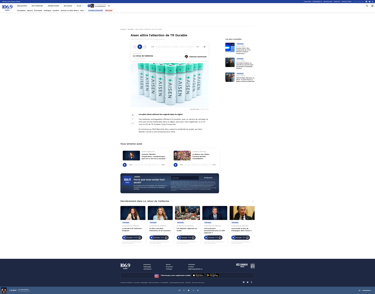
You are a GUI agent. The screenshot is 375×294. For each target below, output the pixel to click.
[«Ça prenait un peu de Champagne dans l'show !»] (242, 213)
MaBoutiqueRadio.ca (195, 269)
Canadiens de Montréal (95, 10)
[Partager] (204, 47)
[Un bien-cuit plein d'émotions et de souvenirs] (160, 213)
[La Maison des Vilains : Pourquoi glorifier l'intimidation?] (182, 155)
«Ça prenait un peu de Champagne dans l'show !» (241, 229)
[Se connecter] (372, 6)
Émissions (147, 264)
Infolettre (191, 264)
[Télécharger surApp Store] (198, 275)
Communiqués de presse (176, 282)
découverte (108, 10)
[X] (372, 2)
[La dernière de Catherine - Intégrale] (132, 213)
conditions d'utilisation (205, 189)
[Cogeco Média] (242, 267)
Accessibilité (164, 282)
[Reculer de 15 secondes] (135, 47)
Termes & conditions (126, 282)
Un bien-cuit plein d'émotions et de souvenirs (160, 229)
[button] (179, 290)
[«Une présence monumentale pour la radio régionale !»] (214, 213)
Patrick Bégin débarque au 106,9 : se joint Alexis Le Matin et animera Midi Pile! (245, 79)
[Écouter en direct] (89, 5)
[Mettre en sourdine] (359, 290)
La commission (100, 6)
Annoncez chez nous (198, 282)
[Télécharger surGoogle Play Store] (212, 275)
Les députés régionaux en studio (187, 229)
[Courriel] (133, 123)
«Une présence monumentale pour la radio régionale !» (214, 230)
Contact (191, 266)
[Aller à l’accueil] (7, 8)
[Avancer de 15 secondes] (145, 47)
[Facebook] (366, 2)
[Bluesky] (369, 2)
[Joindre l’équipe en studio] (109, 5)
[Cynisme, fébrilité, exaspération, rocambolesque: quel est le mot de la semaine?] (131, 155)
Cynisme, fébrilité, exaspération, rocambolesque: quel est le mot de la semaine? (154, 156)
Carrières (188, 282)
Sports (168, 264)
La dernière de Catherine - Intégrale (132, 229)
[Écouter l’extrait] (140, 46)
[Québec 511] (253, 268)
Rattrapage (147, 266)
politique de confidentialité (186, 189)
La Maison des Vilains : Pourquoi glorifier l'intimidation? (201, 156)
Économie (169, 266)
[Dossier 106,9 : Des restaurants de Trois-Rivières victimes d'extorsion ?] (230, 47)
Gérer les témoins (154, 282)
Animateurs (148, 269)
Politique (169, 269)
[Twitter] (133, 119)
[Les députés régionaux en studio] (187, 213)
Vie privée (137, 282)
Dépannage (144, 282)
